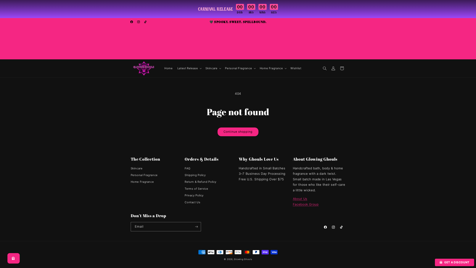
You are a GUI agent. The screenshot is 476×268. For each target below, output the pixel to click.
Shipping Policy (195, 175)
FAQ (187, 168)
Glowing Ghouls (243, 259)
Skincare (137, 168)
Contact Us (192, 202)
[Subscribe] (196, 226)
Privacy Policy (194, 195)
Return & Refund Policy (200, 182)
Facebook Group (306, 204)
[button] (189, 68)
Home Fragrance (142, 182)
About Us (300, 199)
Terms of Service (196, 188)
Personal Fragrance (144, 175)
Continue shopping (238, 131)
